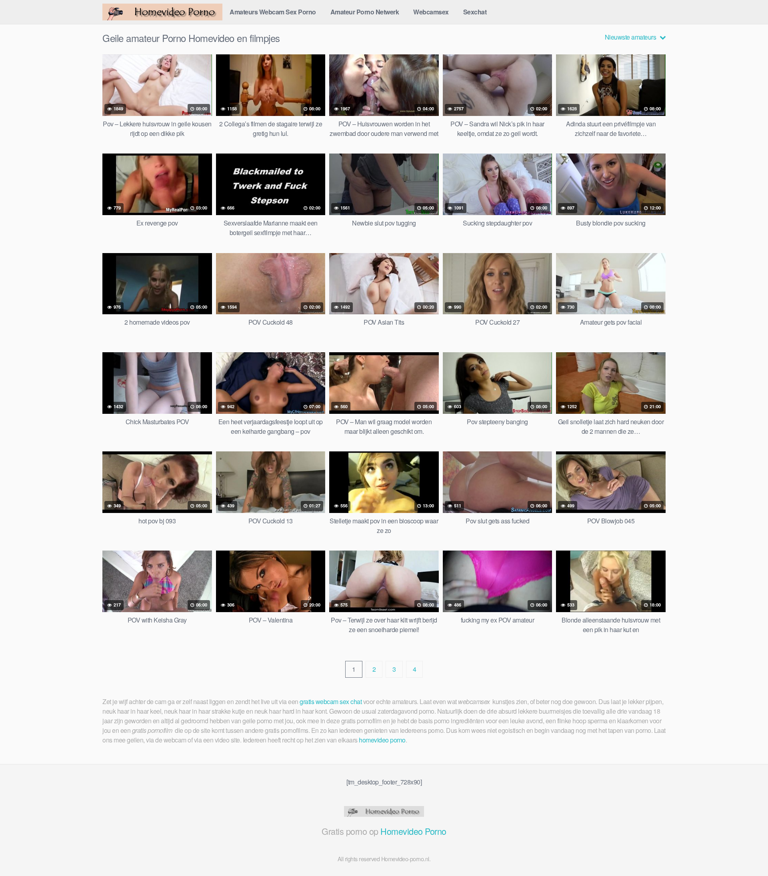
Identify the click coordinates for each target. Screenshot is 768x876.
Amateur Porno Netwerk (364, 11)
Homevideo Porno (413, 831)
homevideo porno (382, 739)
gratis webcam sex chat (331, 701)
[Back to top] (746, 850)
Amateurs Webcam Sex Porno (273, 11)
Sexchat (475, 11)
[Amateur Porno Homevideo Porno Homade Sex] (162, 12)
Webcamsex (431, 11)
